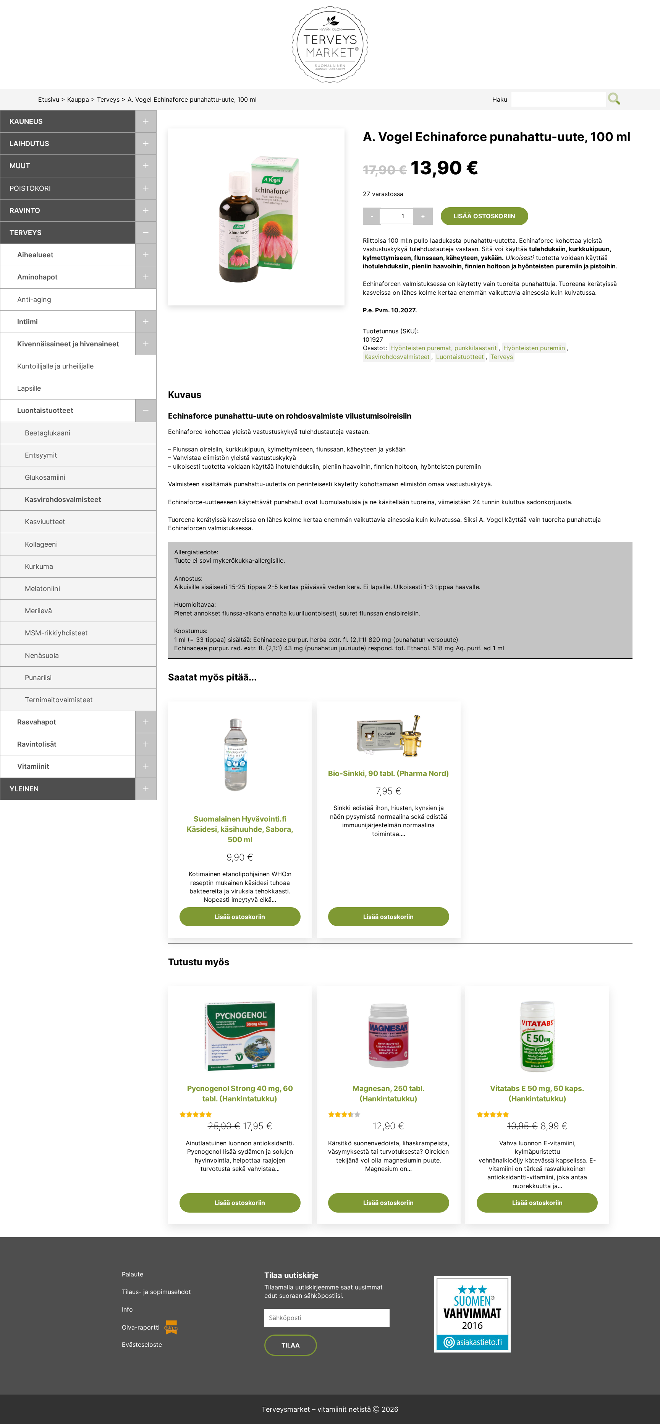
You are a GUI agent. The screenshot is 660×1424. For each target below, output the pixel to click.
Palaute (132, 1274)
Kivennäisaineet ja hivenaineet (68, 344)
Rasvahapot (36, 722)
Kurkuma (39, 566)
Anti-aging (34, 300)
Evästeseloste (142, 1344)
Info (127, 1309)
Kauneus (26, 121)
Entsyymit (41, 455)
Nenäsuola (42, 655)
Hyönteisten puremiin (534, 348)
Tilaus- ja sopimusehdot (156, 1292)
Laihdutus (29, 144)
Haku (499, 99)
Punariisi (38, 678)
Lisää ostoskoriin (484, 216)
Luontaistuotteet (45, 410)
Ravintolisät (37, 744)
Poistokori (30, 188)
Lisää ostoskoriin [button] (240, 917)
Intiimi (27, 322)
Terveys (108, 99)
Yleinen (24, 789)
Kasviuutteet (45, 522)
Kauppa (78, 99)
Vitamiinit (33, 766)
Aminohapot (37, 277)
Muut (20, 166)
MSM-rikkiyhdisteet (56, 633)
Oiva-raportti (141, 1327)
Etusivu (48, 99)
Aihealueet (35, 255)
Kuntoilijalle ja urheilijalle (55, 366)
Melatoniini (42, 589)
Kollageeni (41, 544)
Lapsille (29, 388)
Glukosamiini (45, 477)
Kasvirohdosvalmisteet (63, 499)
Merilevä (38, 611)
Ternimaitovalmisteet (59, 700)
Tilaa (290, 1345)
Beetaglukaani (47, 433)
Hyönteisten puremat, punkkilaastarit (443, 348)
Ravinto (25, 210)
